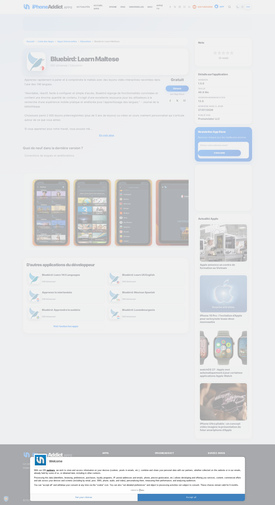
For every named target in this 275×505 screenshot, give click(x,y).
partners (51, 470)
